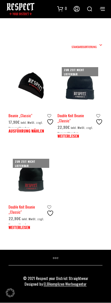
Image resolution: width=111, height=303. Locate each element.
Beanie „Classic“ (20, 115)
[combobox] (86, 46)
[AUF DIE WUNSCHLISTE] (51, 119)
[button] (10, 293)
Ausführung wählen (26, 131)
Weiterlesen (68, 136)
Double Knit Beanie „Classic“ (70, 118)
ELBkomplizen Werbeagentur (65, 284)
